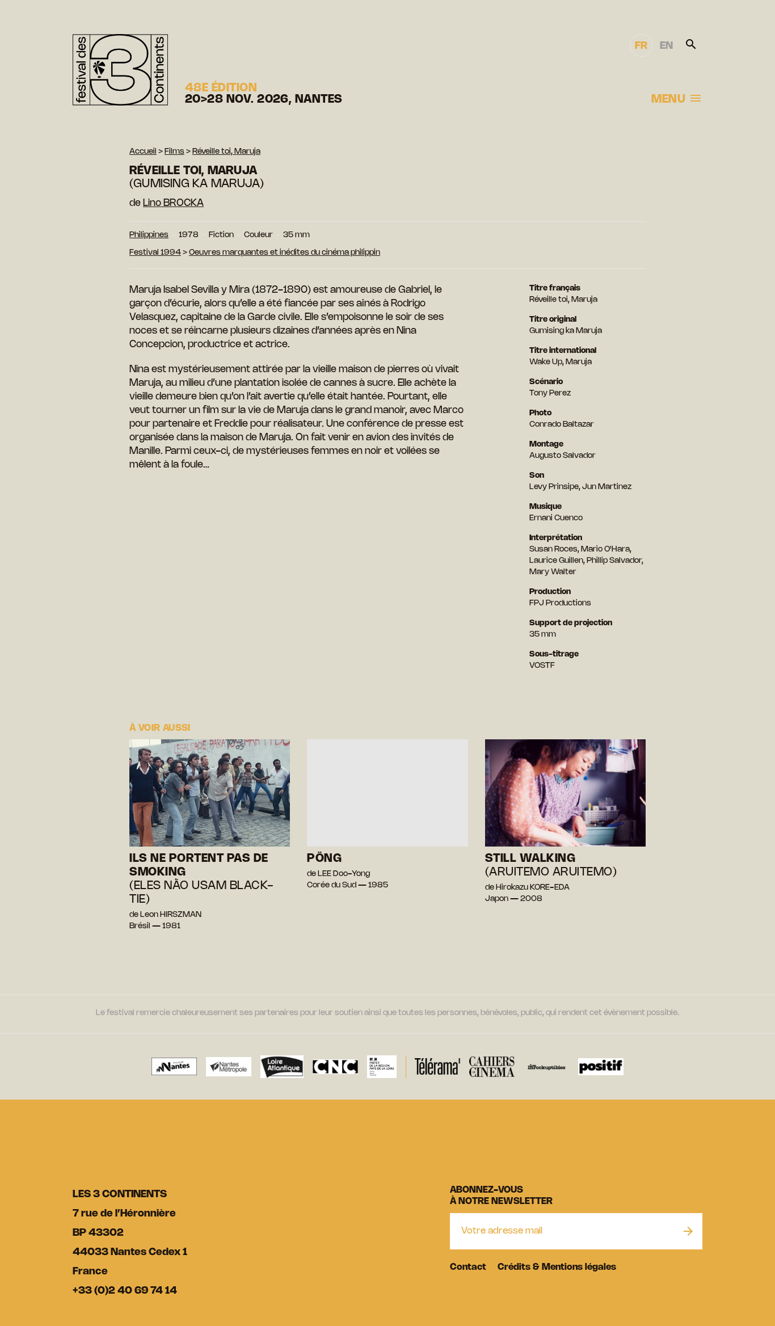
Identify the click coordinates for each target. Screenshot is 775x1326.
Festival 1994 (155, 252)
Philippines (149, 235)
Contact (468, 1267)
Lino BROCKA (173, 203)
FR (641, 45)
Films (174, 151)
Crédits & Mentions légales (557, 1267)
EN (666, 45)
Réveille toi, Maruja (226, 151)
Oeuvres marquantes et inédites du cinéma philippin (284, 252)
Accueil (143, 151)
